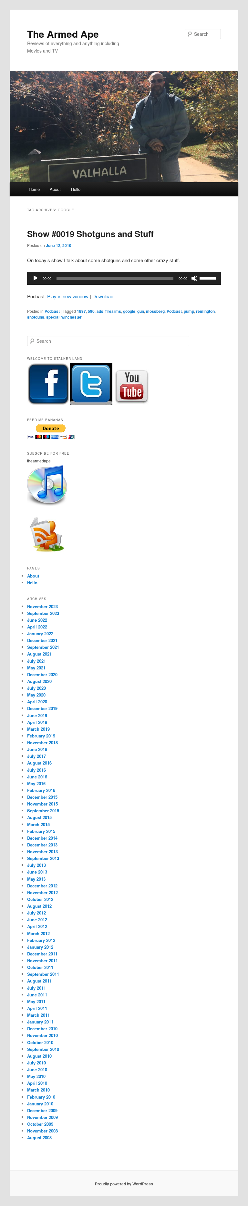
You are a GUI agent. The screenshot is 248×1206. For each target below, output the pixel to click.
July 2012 (36, 913)
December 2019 (42, 708)
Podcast (52, 311)
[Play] (35, 278)
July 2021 (36, 661)
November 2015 (42, 804)
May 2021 (36, 668)
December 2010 (42, 1028)
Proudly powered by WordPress (124, 1184)
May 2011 (36, 1001)
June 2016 (37, 777)
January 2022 (40, 633)
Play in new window (67, 296)
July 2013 (36, 865)
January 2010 (40, 1104)
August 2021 (39, 654)
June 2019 (37, 715)
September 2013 (43, 858)
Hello (75, 189)
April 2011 (37, 1008)
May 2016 (36, 783)
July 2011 (36, 988)
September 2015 (43, 810)
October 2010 (40, 1042)
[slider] (209, 277)
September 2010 (43, 1049)
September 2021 (43, 647)
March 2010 (38, 1090)
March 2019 (38, 729)
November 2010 (42, 1035)
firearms (113, 311)
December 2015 (42, 797)
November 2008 (42, 1131)
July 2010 (36, 1063)
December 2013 (42, 845)
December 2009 (42, 1110)
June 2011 (37, 995)
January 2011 (40, 1022)
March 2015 (38, 824)
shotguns (35, 317)
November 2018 (42, 742)
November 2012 (42, 892)
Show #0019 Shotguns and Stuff (90, 234)
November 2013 (42, 851)
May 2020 (36, 695)
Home (34, 189)
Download (102, 296)
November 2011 (42, 960)
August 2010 (39, 1056)
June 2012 (37, 919)
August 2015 (39, 817)
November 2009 (42, 1117)
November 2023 (42, 606)
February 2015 (41, 831)
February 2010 (41, 1097)
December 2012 (42, 886)
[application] (124, 278)
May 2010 (36, 1076)
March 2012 (38, 933)
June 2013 (37, 872)
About (55, 189)
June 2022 (37, 620)
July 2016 (36, 770)
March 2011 (38, 1015)
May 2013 (36, 879)
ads (100, 311)
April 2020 (37, 701)
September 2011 (43, 974)
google (129, 311)
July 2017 (36, 756)
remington (205, 311)
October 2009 (40, 1124)
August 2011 (39, 981)
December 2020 (42, 674)
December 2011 (42, 954)
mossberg (155, 311)
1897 (81, 311)
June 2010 (37, 1069)
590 (91, 311)
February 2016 (41, 790)
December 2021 (42, 640)
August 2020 (39, 681)
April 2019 (37, 722)
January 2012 (40, 947)
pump (189, 311)
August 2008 (39, 1137)
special (52, 317)
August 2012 (39, 906)
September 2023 (43, 613)
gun (140, 311)
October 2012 (40, 899)
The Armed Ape (63, 34)
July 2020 (36, 688)
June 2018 (37, 749)
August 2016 (39, 763)
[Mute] (194, 278)
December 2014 (42, 838)
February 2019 (41, 736)
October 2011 (40, 967)
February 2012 (41, 940)
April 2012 (37, 926)
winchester (71, 317)
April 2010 (37, 1083)
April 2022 (37, 627)
